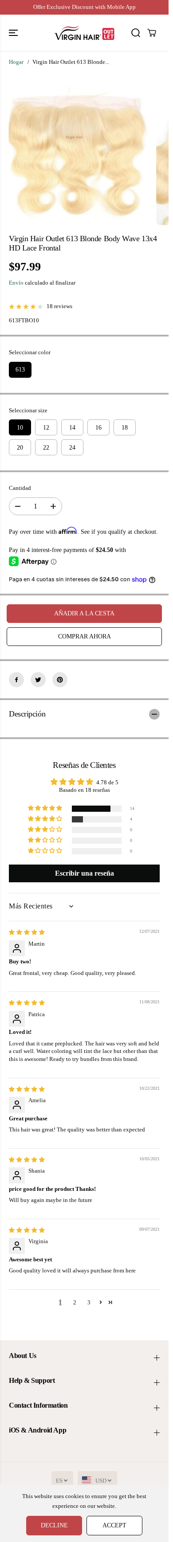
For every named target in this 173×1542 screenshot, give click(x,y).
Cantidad (20, 488)
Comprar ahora (84, 636)
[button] (14, 33)
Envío (16, 283)
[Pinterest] (59, 679)
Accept (114, 1525)
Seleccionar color (30, 352)
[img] (27, 932)
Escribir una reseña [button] (84, 873)
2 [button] (74, 1302)
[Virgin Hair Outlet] (84, 33)
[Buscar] (136, 33)
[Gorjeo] (38, 679)
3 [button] (88, 1302)
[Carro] (152, 33)
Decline (54, 1525)
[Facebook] (16, 679)
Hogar (16, 62)
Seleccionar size (28, 410)
